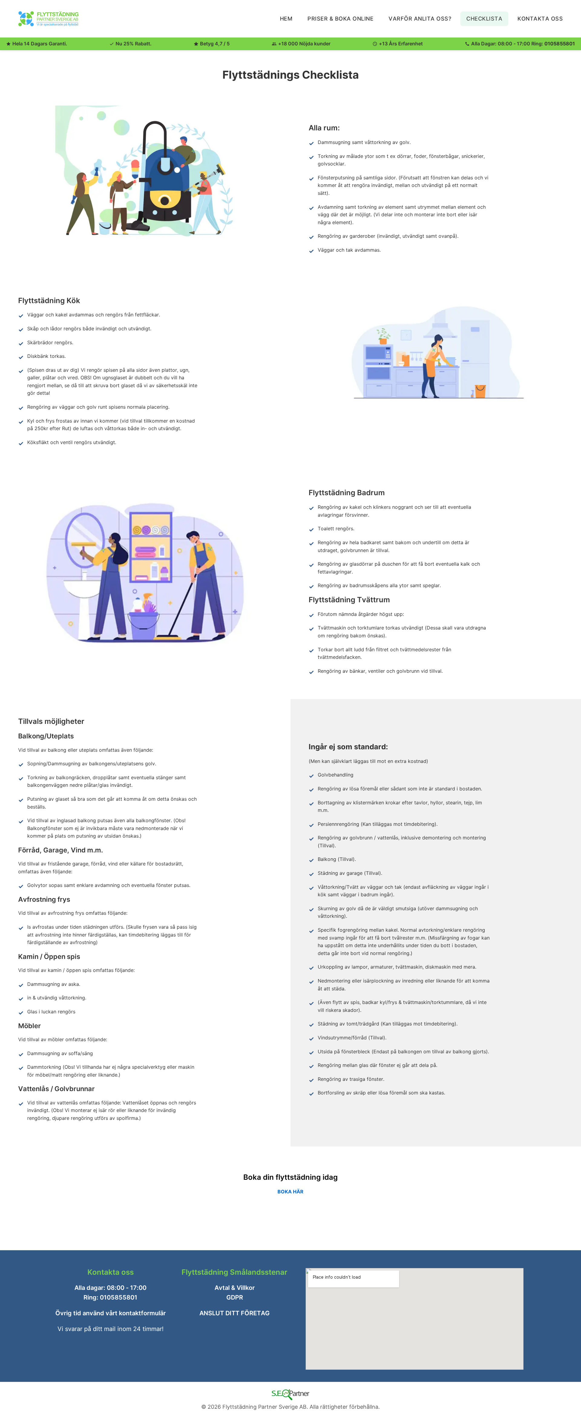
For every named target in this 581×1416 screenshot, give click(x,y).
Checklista (484, 18)
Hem (286, 18)
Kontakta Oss (540, 18)
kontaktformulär (142, 1313)
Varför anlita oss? (420, 18)
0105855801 (559, 44)
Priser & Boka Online (340, 18)
